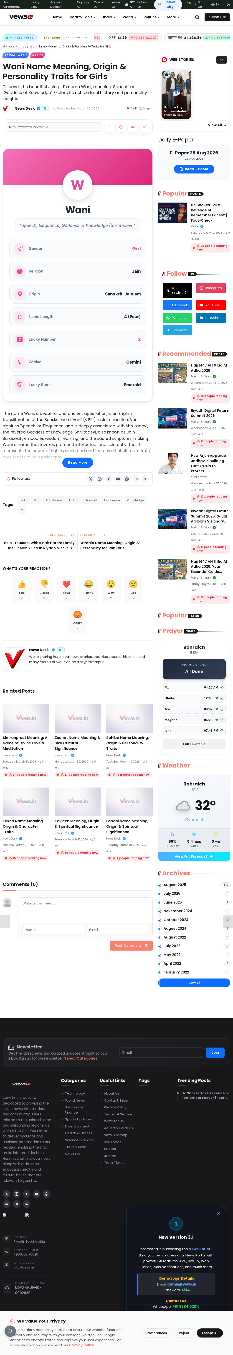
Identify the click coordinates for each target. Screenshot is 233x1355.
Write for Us (114, 1121)
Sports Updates (78, 1119)
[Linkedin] (136, 479)
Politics (150, 17)
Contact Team (116, 1100)
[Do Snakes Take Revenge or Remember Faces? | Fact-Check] (172, 213)
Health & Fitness (78, 1133)
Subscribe (217, 17)
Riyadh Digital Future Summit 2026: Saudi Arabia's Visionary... (210, 516)
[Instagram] (99, 479)
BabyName (54, 500)
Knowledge (135, 500)
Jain (23, 500)
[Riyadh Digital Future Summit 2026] (172, 418)
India (107, 17)
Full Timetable (194, 744)
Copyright (83, 4)
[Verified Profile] (38, 108)
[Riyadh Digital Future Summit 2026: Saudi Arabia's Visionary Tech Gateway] (172, 519)
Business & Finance (74, 1110)
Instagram (213, 288)
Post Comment (128, 945)
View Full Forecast (194, 857)
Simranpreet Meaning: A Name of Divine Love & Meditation (25, 743)
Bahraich (138, 4)
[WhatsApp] (127, 479)
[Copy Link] (109, 127)
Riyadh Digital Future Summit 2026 (210, 413)
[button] (217, 4)
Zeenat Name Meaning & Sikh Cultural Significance (77, 743)
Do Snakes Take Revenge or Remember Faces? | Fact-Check (209, 213)
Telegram (180, 330)
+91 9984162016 (186, 1306)
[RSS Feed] (26, 1204)
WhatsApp (180, 317)
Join (215, 1052)
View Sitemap (115, 1134)
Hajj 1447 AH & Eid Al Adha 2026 (209, 368)
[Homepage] (21, 17)
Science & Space (79, 1140)
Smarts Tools (80, 17)
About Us (116, 4)
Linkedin (211, 317)
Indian (73, 500)
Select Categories (80, 1058)
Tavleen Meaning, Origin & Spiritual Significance (77, 823)
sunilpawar (199, 477)
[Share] (145, 127)
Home (56, 17)
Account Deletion (56, 4)
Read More (77, 462)
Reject (184, 1333)
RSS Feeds (112, 1141)
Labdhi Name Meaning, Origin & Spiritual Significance (127, 826)
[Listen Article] (133, 127)
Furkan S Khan (201, 376)
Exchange (65, 38)
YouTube (212, 305)
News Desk (39, 649)
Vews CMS (74, 1154)
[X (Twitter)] (90, 479)
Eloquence (112, 500)
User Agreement (11, 4)
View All (215, 125)
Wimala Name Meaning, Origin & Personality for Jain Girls (109, 545)
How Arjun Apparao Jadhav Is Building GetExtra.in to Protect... (208, 463)
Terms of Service (118, 1114)
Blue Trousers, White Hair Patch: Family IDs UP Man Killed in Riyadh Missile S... (39, 545)
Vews (194, 226)
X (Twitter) (179, 290)
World (128, 17)
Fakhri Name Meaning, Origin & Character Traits (23, 826)
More (171, 17)
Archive (110, 1155)
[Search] (197, 17)
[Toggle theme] (228, 4)
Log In (188, 4)
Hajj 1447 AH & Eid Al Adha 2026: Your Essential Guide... (209, 566)
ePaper (110, 1148)
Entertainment (77, 1126)
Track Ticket (114, 1162)
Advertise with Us (118, 1128)
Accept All (209, 1333)
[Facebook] (108, 479)
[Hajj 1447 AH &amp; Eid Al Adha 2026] (172, 373)
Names (20, 46)
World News (75, 1100)
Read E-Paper (197, 169)
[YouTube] (118, 479)
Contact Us (100, 4)
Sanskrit (91, 500)
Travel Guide (75, 1146)
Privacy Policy (34, 4)
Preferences (157, 1333)
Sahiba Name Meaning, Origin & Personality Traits (127, 743)
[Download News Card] (121, 127)
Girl (36, 500)
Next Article (90, 535)
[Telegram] (145, 479)
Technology (75, 1093)
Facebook (180, 305)
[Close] (218, 1213)
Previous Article (61, 535)
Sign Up (201, 4)
